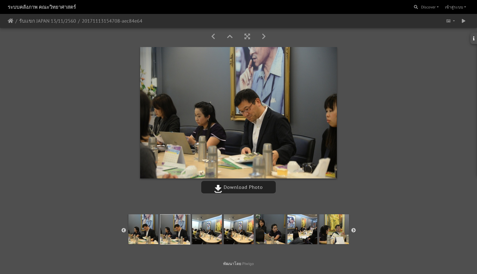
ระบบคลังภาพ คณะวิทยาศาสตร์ (42, 7)
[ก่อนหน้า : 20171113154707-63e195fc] (213, 36)
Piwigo (248, 263)
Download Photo (242, 187)
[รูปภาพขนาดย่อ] (229, 36)
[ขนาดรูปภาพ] (450, 21)
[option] (143, 229)
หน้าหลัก (10, 21)
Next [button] (353, 230)
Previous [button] (123, 230)
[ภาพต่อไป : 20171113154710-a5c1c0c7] (264, 36)
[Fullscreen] (247, 36)
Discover (428, 6)
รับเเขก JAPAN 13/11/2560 (47, 21)
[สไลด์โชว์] (463, 21)
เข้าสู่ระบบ (454, 6)
